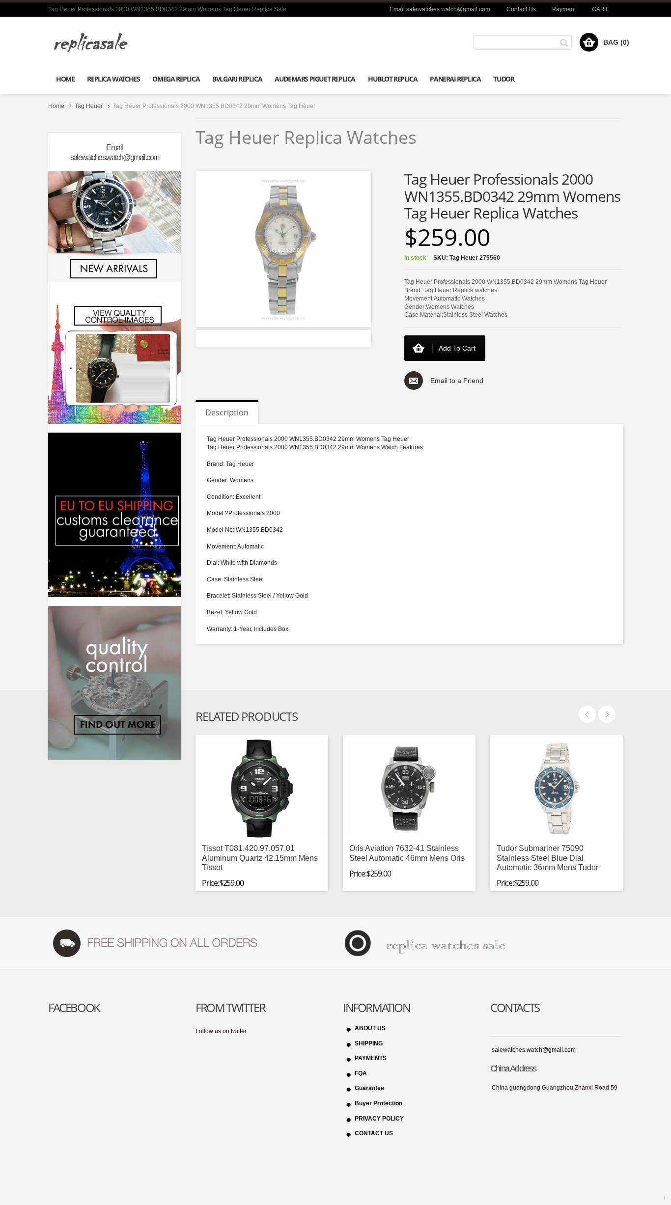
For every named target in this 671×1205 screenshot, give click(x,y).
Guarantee (369, 1088)
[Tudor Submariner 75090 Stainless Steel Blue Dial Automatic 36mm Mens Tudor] (556, 788)
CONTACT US (374, 1133)
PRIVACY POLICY (379, 1118)
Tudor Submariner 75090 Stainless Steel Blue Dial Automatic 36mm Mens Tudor (547, 857)
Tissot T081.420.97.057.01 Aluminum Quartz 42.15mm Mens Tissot (260, 857)
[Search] (565, 42)
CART (600, 9)
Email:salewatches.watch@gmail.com (440, 9)
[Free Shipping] (154, 943)
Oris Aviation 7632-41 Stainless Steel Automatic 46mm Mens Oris (407, 853)
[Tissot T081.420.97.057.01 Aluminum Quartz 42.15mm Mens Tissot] (262, 788)
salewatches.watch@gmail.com (534, 1049)
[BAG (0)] (589, 42)
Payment (564, 9)
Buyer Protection (378, 1103)
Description (227, 412)
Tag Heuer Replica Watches (306, 137)
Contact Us (521, 9)
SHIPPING (369, 1043)
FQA (361, 1073)
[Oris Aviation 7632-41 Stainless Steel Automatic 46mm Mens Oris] (409, 788)
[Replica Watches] (94, 42)
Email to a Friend (456, 380)
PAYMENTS (371, 1058)
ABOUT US (370, 1028)
